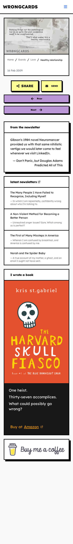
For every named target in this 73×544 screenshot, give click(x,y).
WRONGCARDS (20, 6)
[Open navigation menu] (65, 6)
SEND (54, 86)
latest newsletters (24, 182)
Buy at (27, 427)
